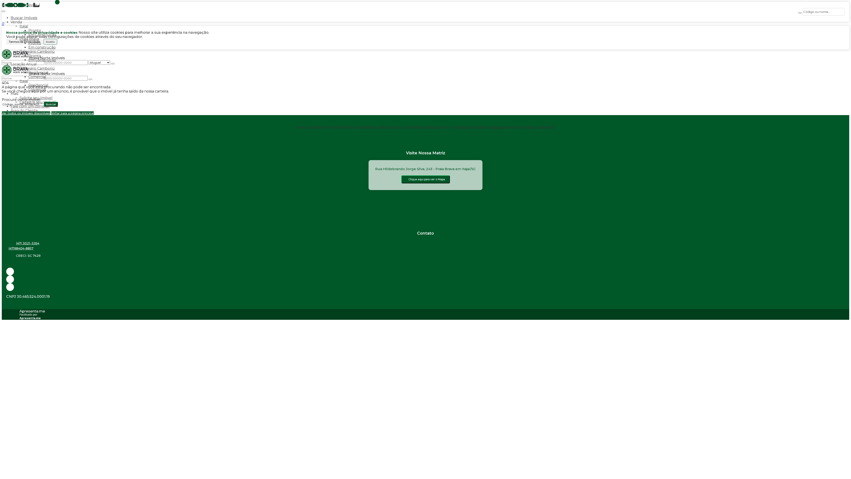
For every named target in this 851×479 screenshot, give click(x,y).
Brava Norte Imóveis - (20, 5)
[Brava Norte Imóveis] (425, 287)
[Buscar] (800, 13)
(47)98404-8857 (20, 248)
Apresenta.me (32, 311)
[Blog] (425, 279)
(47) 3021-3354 (27, 243)
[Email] (425, 271)
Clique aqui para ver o (426, 179)
